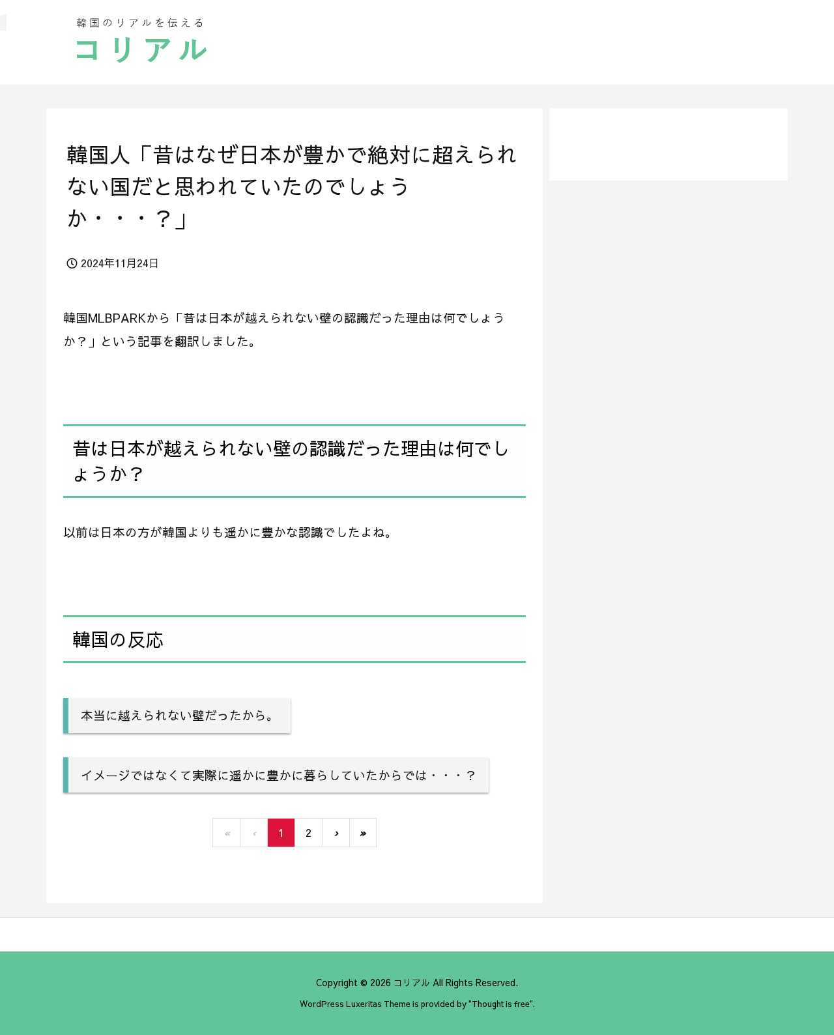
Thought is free (501, 1003)
